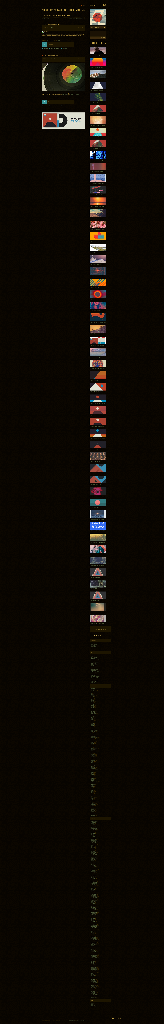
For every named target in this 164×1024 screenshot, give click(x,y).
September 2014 (94, 885)
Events (92, 718)
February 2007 (93, 992)
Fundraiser (93, 724)
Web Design (93, 810)
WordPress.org (93, 1007)
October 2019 (93, 822)
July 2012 (92, 917)
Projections (93, 779)
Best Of (92, 696)
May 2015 (92, 876)
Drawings (92, 716)
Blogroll (92, 698)
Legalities (92, 751)
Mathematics (93, 755)
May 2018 (92, 834)
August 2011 (93, 930)
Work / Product (116, 1018)
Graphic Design (94, 730)
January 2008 (93, 981)
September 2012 (94, 914)
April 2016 (92, 864)
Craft (92, 710)
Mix (91, 757)
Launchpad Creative (94, 672)
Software (92, 791)
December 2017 (94, 840)
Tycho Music (58, 10)
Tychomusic (93, 682)
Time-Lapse (93, 797)
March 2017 (93, 851)
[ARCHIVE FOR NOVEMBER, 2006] (56, 15)
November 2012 (94, 912)
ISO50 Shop (64, 94)
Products (92, 778)
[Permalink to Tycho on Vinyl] (50, 55)
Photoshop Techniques (95, 769)
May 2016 (92, 863)
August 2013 (93, 901)
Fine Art (92, 723)
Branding (92, 700)
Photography (93, 767)
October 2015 (93, 870)
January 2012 (93, 924)
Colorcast (92, 705)
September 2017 (94, 844)
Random (92, 780)
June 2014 (93, 889)
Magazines (93, 754)
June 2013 (93, 903)
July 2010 (92, 945)
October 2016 (93, 857)
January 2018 (93, 839)
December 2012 (94, 911)
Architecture (93, 695)
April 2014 (92, 891)
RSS (83, 5)
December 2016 (94, 854)
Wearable (92, 809)
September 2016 (94, 858)
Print (91, 773)
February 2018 (93, 838)
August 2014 (93, 887)
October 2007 (93, 985)
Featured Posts (98, 43)
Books (92, 699)
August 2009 (93, 958)
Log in (92, 1004)
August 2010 (93, 944)
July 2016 (92, 860)
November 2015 (94, 869)
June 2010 (93, 946)
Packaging (93, 765)
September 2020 (94, 821)
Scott (53, 27)
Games (92, 726)
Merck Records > (75, 94)
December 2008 (94, 968)
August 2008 (93, 973)
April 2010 (92, 949)
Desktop (92, 714)
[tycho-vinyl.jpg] (63, 91)
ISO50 (92, 747)
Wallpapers (93, 808)
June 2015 (93, 875)
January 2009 (93, 967)
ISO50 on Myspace (94, 663)
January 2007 (93, 993)
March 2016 (93, 865)
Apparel (92, 694)
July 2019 (92, 823)
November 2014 (94, 883)
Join (83, 10)
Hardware (92, 735)
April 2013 (92, 906)
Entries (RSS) (72, 1020)
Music (92, 761)
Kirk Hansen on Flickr (95, 671)
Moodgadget (93, 678)
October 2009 (93, 956)
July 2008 (92, 974)
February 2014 (93, 894)
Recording (93, 784)
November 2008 (94, 969)
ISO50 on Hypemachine (95, 662)
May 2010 (92, 948)
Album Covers (93, 690)
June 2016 (93, 862)
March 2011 (93, 936)
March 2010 (93, 950)
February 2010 (93, 951)
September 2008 (94, 972)
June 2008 (93, 975)
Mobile (92, 759)
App (91, 693)
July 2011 (92, 931)
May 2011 (92, 933)
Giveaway (92, 729)
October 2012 (93, 913)
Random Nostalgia (94, 781)
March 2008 (93, 979)
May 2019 (92, 826)
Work (92, 814)
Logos (92, 753)
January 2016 (93, 866)
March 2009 (93, 964)
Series (92, 787)
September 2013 (94, 900)
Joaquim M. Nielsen (94, 669)
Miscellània (93, 756)
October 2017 (93, 842)
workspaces (93, 815)
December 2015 (94, 868)
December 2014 (94, 882)
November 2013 (94, 897)
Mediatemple (93, 675)
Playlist (98, 5)
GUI (91, 732)
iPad (91, 744)
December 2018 (94, 828)
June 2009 (93, 961)
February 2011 (93, 937)
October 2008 (93, 970)
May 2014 (92, 890)
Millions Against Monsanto (96, 677)
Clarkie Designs (94, 657)
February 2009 (93, 966)
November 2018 (94, 829)
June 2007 (93, 987)
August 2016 (93, 859)
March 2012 (93, 921)
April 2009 (92, 963)
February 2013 (93, 908)
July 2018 (92, 832)
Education (92, 717)
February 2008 (93, 980)
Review (92, 785)
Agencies (92, 689)
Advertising (93, 688)
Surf (91, 796)
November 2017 (94, 841)
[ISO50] (46, 5)
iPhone (92, 745)
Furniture (92, 725)
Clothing (92, 704)
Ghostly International (95, 659)
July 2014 (92, 888)
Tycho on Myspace (94, 681)
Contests (92, 707)
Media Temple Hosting (98, 635)
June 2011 (93, 932)
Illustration (93, 736)
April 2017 (92, 850)
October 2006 (93, 997)
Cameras (92, 701)
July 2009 (92, 960)
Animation (92, 692)
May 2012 (92, 919)
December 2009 (94, 954)
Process (92, 774)
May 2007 (92, 988)
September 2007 (94, 986)
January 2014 (93, 895)
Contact (71, 10)
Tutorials (92, 800)
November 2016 (94, 856)
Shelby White (93, 646)
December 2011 (94, 925)
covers (92, 708)
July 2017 (92, 846)
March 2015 (93, 878)
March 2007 (93, 991)
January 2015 (93, 881)
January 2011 (93, 938)
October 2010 (93, 942)
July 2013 (92, 902)
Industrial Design (94, 737)
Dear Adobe (93, 711)
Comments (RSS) (81, 1020)
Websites (92, 811)
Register (92, 1003)
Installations (93, 741)
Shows (92, 790)
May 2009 (92, 962)
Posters (92, 772)
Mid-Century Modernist (95, 676)
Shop (51, 10)
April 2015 (92, 877)
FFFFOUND (93, 658)
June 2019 (93, 824)
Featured (92, 720)
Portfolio (45, 10)
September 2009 (94, 957)
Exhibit (92, 719)
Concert (92, 706)
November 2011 (94, 926)
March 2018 (93, 836)
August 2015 (93, 872)
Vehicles (92, 805)
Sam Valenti (93, 647)
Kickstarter (93, 749)
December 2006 (94, 994)
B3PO (92, 656)
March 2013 (93, 907)
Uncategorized (93, 804)
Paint (92, 766)
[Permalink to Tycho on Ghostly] (51, 24)
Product (92, 775)
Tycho (58, 40)
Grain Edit (92, 660)
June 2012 (93, 918)
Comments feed (94, 1006)
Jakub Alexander (94, 644)
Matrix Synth (93, 674)
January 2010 (93, 952)
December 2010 (94, 939)
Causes (92, 702)
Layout (92, 750)
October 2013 (93, 899)
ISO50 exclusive (94, 748)
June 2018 (93, 833)
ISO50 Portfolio (94, 665)
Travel (92, 798)
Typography (93, 803)
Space (92, 792)
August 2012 (93, 915)
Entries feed (93, 1005)
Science (92, 786)
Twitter (78, 10)
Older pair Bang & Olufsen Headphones (76, 18)
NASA (92, 762)
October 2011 (93, 927)
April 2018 (92, 835)
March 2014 (93, 893)
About (65, 10)
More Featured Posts (100, 629)
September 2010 (94, 943)
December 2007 (94, 982)
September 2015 (94, 871)
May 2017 (92, 848)
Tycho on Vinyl (46, 18)
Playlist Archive (98, 27)
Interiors (92, 742)
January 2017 (93, 853)
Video (92, 806)
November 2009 (94, 955)
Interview (92, 743)
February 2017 (93, 852)
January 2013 (93, 909)
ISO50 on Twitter (94, 664)
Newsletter (93, 763)
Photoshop (93, 768)
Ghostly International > (47, 37)
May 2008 (92, 976)
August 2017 (93, 845)
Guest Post (93, 731)
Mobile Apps (93, 760)
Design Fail (93, 712)
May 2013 (92, 905)
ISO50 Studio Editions (95, 668)
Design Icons (93, 713)
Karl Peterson (93, 670)
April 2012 (92, 920)
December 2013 (94, 896)
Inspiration (93, 738)
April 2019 (92, 827)
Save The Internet (94, 680)
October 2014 (93, 884)
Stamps (92, 793)
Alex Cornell (93, 645)
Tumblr (92, 799)
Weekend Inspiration (95, 812)
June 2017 (93, 847)
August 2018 (93, 830)
